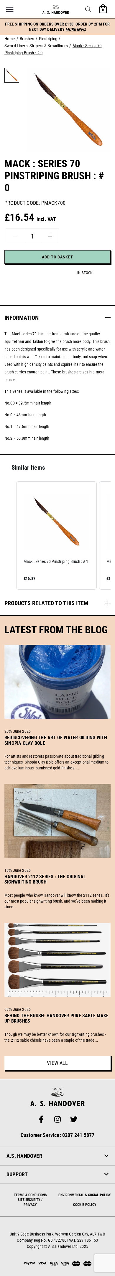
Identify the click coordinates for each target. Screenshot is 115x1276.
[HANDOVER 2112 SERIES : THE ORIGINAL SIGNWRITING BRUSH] (57, 888)
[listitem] (56, 535)
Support (17, 1174)
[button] (88, 9)
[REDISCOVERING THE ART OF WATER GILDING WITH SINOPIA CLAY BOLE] (57, 749)
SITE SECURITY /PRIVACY (30, 1202)
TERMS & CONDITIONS (30, 1195)
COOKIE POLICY (84, 1205)
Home (9, 38)
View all (57, 1063)
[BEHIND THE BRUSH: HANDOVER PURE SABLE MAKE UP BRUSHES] (57, 1027)
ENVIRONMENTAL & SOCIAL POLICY (84, 1195)
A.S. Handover (24, 1156)
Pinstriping (48, 38)
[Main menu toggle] (9, 9)
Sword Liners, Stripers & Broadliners (36, 45)
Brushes (27, 38)
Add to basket (57, 257)
